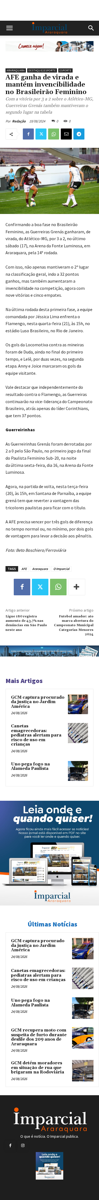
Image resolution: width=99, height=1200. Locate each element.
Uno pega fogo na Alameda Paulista (30, 767)
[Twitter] (40, 134)
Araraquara (16, 70)
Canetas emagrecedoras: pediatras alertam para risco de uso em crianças (36, 735)
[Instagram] (23, 1145)
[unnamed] (50, 55)
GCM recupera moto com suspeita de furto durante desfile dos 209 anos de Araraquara (39, 1037)
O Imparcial (61, 569)
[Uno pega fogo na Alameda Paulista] (78, 771)
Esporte (65, 70)
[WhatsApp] (53, 134)
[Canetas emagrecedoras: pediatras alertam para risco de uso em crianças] (78, 733)
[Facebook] (28, 134)
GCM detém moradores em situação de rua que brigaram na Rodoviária (37, 1067)
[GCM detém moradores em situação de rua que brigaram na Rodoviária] (83, 1070)
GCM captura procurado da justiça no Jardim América (37, 702)
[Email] (66, 134)
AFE (24, 569)
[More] (76, 587)
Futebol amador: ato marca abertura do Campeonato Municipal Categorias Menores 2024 (74, 625)
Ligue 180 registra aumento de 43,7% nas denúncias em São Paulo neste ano (26, 623)
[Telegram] (78, 134)
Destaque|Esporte (42, 70)
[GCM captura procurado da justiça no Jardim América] (78, 704)
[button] (9, 28)
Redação (19, 121)
